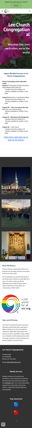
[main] (16, 38)
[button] (2, 11)
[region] (16, 4)
